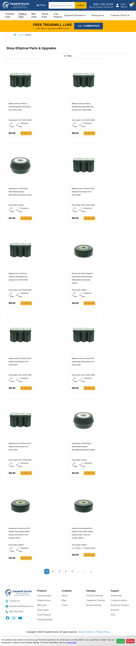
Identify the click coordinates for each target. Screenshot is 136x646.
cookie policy (71, 642)
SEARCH (80, 5)
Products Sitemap (94, 595)
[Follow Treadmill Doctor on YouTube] (20, 618)
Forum (65, 605)
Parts (20, 35)
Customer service (119, 600)
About (64, 595)
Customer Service (118, 15)
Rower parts (43, 610)
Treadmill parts (44, 595)
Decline (130, 641)
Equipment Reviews (73, 15)
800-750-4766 (103, 4)
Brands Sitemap (93, 605)
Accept (121, 641)
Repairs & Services (120, 605)
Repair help (116, 595)
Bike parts (42, 605)
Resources (97, 15)
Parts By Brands (44, 619)
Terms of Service (86, 632)
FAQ (113, 615)
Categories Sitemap (95, 600)
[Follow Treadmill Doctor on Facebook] (7, 618)
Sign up (124, 7)
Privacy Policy (103, 632)
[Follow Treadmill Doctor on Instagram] (14, 618)
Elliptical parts (43, 600)
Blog (64, 600)
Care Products (44, 615)
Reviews (115, 610)
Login (123, 4)
